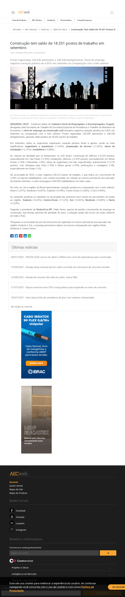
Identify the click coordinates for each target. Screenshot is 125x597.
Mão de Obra (60, 29)
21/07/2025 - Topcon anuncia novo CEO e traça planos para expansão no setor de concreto (58, 287)
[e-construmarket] (21, 560)
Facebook (20, 510)
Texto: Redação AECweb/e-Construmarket (27, 53)
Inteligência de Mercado (24, 574)
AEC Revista (37, 20)
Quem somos (16, 485)
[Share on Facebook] (12, 237)
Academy (51, 20)
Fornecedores (65, 20)
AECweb (17, 29)
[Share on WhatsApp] (29, 237)
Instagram (21, 529)
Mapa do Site (16, 489)
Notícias (45, 29)
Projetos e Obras (20, 567)
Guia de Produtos (19, 20)
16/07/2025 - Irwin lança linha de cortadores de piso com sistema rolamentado (52, 297)
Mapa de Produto (18, 493)
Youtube (20, 517)
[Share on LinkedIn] (25, 237)
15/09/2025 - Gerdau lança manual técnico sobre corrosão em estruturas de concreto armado (60, 267)
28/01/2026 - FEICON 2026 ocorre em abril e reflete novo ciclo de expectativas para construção (61, 256)
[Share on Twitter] (16, 237)
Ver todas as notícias (21, 306)
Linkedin (20, 523)
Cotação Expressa (84, 20)
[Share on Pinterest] (20, 237)
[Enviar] (108, 553)
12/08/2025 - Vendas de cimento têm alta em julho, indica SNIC (44, 277)
